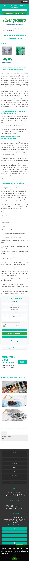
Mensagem (14, 312)
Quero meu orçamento (22, 362)
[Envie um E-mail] (14, 528)
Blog (14, 471)
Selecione (3, 433)
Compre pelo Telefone (14, 337)
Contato (14, 479)
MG (8, 433)
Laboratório (14, 463)
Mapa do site (14, 482)
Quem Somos (15, 456)
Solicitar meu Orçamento (14, 330)
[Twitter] (14, 531)
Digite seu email (14, 301)
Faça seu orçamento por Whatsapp (14, 13)
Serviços (14, 459)
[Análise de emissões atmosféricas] (7, 51)
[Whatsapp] (11, 341)
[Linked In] (14, 539)
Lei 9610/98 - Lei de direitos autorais (7, 447)
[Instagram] (14, 535)
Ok (14, 559)
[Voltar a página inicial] (14, 21)
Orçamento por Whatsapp (14, 333)
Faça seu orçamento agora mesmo (14, 10)
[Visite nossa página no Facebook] (14, 543)
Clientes (14, 467)
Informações (14, 475)
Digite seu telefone (14, 307)
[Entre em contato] (17, 341)
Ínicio (14, 452)
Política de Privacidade (15, 525)
